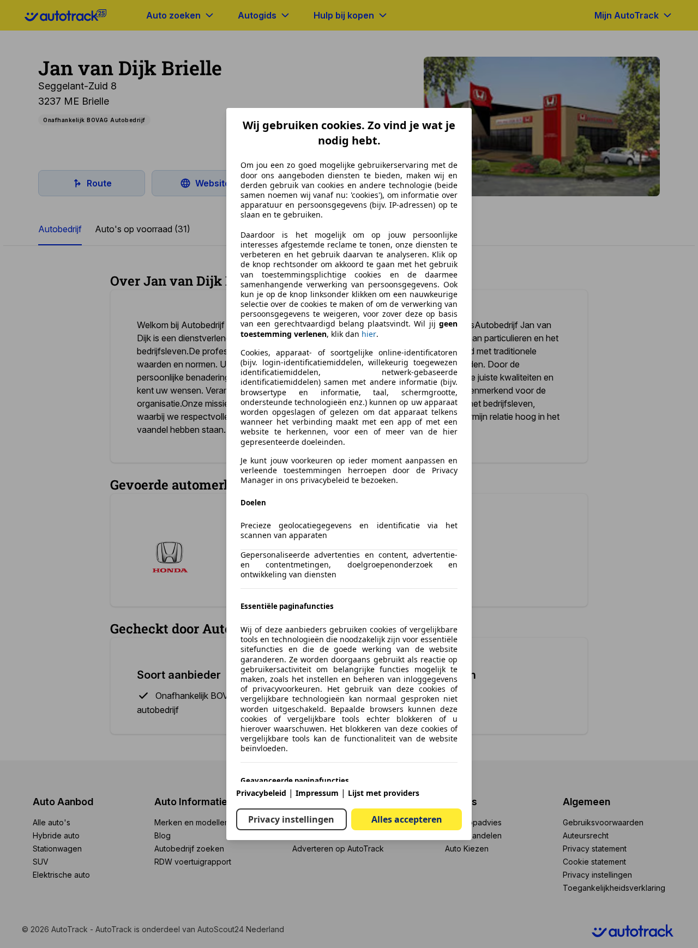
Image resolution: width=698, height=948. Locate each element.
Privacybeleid (261, 793)
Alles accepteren (406, 819)
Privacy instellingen (291, 819)
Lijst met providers (383, 793)
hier (369, 334)
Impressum (317, 793)
